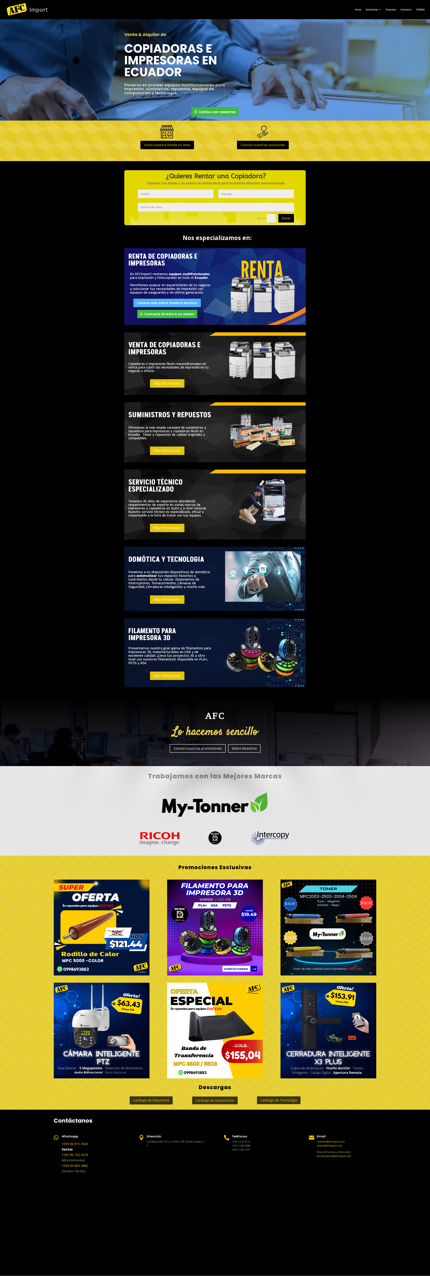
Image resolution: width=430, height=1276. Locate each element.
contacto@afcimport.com (331, 1141)
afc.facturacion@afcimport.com (334, 1156)
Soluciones (372, 9)
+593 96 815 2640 (75, 1144)
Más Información (167, 383)
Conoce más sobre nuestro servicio (167, 303)
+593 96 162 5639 (75, 1155)
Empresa (391, 9)
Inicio (358, 9)
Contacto (406, 9)
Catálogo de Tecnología (278, 1100)
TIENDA (420, 9)
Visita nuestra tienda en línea (167, 145)
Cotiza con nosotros (217, 111)
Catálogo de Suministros (215, 1100)
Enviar (286, 218)
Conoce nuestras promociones (197, 748)
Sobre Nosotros (244, 748)
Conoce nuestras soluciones (263, 145)
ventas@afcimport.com (329, 1145)
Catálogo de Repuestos (151, 1100)
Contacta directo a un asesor (169, 314)
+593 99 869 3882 (75, 1165)
